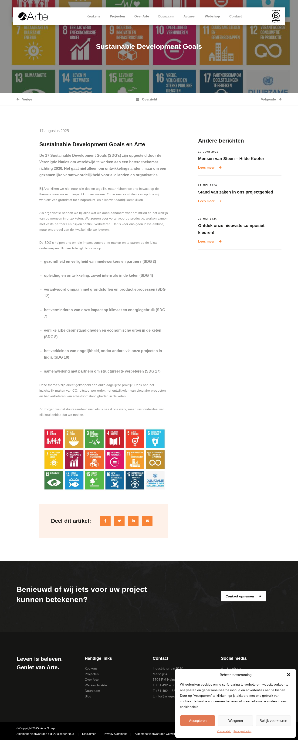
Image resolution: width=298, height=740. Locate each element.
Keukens (94, 16)
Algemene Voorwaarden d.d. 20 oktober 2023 (45, 734)
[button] (288, 674)
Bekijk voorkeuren (273, 721)
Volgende (269, 99)
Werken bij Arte (96, 685)
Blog (88, 696)
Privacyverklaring (242, 731)
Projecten (117, 16)
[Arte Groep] (33, 16)
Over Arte (141, 16)
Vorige (26, 99)
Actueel (189, 16)
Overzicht (149, 99)
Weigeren (235, 721)
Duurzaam (166, 16)
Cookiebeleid (224, 731)
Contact (235, 16)
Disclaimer (89, 734)
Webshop (212, 16)
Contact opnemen (240, 596)
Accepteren (198, 721)
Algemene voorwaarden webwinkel (157, 734)
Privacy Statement (115, 734)
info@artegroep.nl (169, 696)
